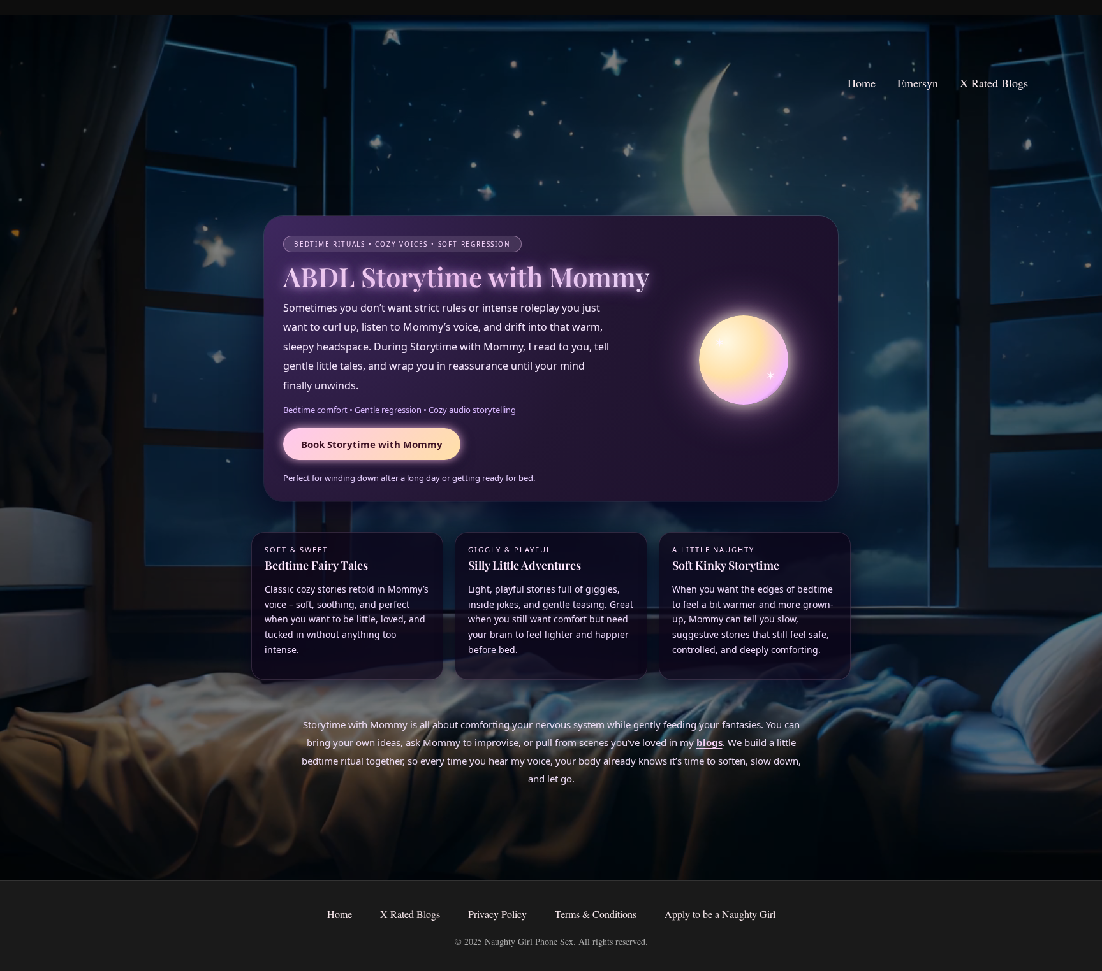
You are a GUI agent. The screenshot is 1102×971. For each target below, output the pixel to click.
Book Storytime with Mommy (372, 444)
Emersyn (917, 82)
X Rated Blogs (994, 82)
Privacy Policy (497, 914)
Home (862, 82)
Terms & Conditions (595, 914)
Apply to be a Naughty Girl (720, 914)
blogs (709, 742)
